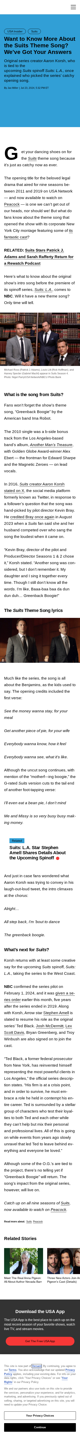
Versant (36, 1366)
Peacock (12, 204)
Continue (40, 1427)
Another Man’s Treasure (51, 445)
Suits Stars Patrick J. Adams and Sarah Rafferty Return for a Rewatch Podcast (38, 256)
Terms (12, 1369)
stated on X (14, 491)
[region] (40, 1394)
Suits (32, 158)
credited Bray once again (32, 517)
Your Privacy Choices (40, 1415)
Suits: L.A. (43, 289)
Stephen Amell (56, 1013)
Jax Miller (13, 88)
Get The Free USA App (40, 1341)
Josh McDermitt (49, 1026)
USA (9, 7)
